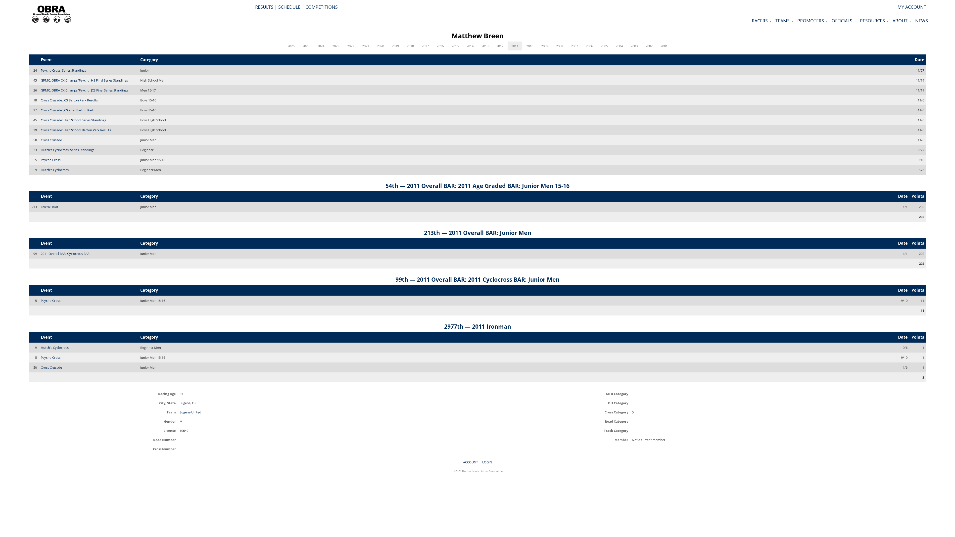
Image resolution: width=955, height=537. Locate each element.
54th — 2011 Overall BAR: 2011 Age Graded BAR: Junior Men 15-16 (477, 186)
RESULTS (264, 7)
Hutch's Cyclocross (55, 170)
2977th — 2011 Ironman (477, 326)
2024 (320, 46)
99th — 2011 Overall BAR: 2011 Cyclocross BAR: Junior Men (477, 279)
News (921, 21)
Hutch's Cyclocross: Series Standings (67, 150)
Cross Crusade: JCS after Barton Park (67, 110)
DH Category (618, 403)
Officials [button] (843, 21)
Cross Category (616, 412)
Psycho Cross (50, 160)
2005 (604, 46)
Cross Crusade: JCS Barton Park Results (69, 100)
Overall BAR (49, 207)
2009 (544, 46)
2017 (425, 46)
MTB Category (617, 394)
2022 (350, 46)
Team (171, 412)
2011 (514, 46)
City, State (167, 403)
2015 (455, 46)
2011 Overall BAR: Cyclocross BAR (65, 253)
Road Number (164, 440)
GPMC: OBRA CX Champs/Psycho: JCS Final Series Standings (84, 90)
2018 (410, 46)
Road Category (616, 421)
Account (470, 462)
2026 (290, 46)
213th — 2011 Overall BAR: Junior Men (477, 233)
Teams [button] (783, 21)
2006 (589, 46)
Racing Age (167, 394)
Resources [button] (873, 21)
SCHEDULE (289, 7)
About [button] (901, 21)
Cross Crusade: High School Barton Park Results (76, 130)
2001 (664, 46)
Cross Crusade (51, 140)
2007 (574, 46)
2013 (484, 46)
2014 (470, 46)
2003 (634, 46)
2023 (335, 46)
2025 (305, 46)
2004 (619, 46)
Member (621, 440)
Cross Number (164, 449)
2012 (499, 46)
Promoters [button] (811, 21)
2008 (559, 46)
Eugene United (190, 412)
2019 (395, 46)
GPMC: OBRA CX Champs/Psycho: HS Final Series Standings (84, 80)
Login (487, 462)
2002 (649, 46)
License (170, 430)
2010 (529, 46)
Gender (170, 421)
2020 (380, 46)
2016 (440, 46)
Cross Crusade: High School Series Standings (73, 120)
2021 (365, 46)
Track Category (616, 430)
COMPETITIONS (321, 7)
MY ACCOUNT (912, 7)
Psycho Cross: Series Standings (63, 70)
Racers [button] (760, 21)
